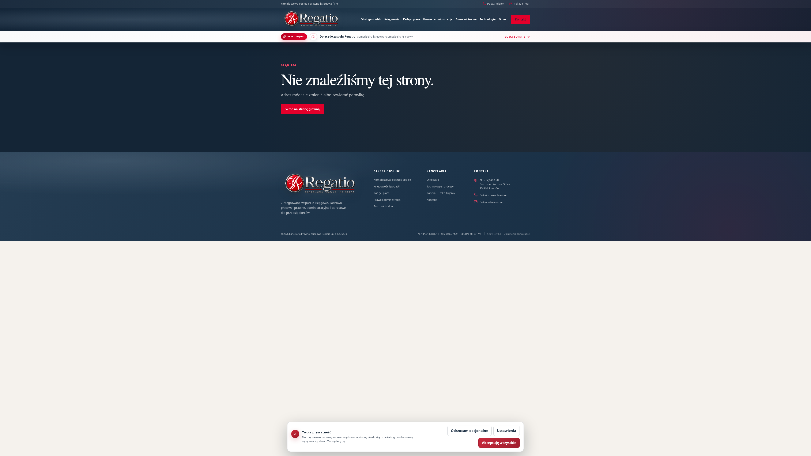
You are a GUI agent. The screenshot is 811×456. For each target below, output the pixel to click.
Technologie (487, 19)
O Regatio (433, 180)
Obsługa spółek (371, 19)
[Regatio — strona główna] (311, 19)
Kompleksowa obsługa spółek (392, 180)
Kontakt (520, 19)
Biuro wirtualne (466, 19)
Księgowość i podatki (387, 186)
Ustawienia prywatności (517, 233)
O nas (502, 19)
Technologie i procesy (440, 186)
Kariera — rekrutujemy (441, 193)
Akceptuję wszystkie (499, 442)
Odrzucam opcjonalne (469, 430)
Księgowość (392, 19)
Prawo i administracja (437, 19)
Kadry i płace (411, 19)
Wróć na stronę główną (303, 109)
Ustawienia (506, 430)
